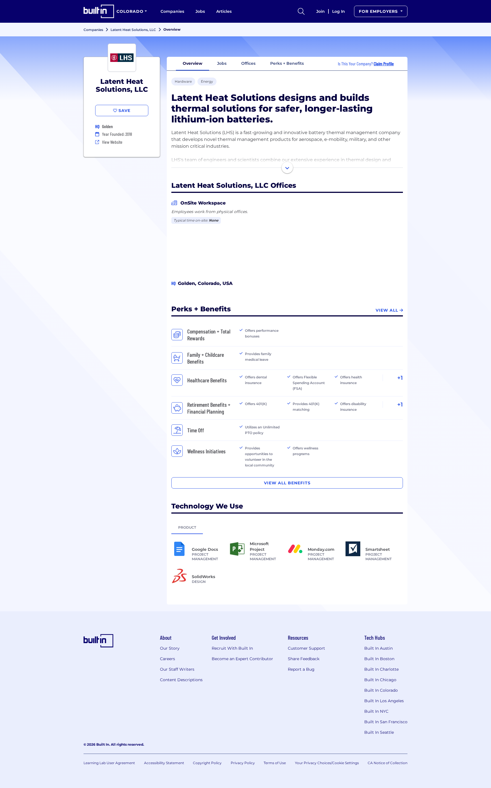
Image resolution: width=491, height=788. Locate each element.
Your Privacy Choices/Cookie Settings (327, 763)
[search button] (301, 11)
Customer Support (306, 648)
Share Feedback (303, 658)
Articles (224, 11)
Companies (172, 11)
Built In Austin (378, 648)
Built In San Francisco (385, 721)
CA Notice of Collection (387, 763)
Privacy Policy (243, 763)
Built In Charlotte (381, 669)
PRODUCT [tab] (187, 527)
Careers (167, 658)
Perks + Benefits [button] (287, 63)
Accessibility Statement (164, 763)
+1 (400, 377)
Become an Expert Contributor (242, 658)
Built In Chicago (380, 679)
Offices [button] (248, 63)
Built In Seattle (379, 732)
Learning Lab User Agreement (109, 763)
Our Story (170, 648)
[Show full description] (287, 167)
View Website (112, 142)
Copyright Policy (207, 763)
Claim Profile (384, 63)
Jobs (200, 11)
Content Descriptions (181, 679)
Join (320, 11)
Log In (338, 11)
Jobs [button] (221, 63)
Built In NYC (376, 711)
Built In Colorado (381, 690)
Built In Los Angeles (384, 700)
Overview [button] (192, 63)
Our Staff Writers (177, 669)
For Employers (379, 11)
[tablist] (287, 527)
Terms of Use (275, 763)
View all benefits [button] (287, 482)
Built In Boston (379, 658)
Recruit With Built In (232, 648)
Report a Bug (301, 669)
